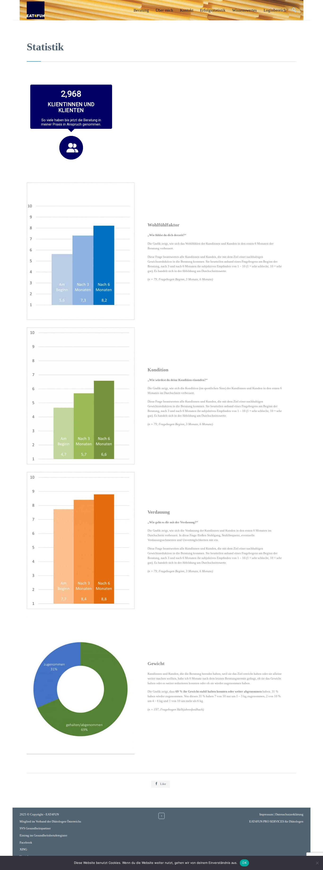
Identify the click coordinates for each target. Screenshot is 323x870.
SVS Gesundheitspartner (35, 828)
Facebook (26, 842)
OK (244, 863)
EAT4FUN (52, 814)
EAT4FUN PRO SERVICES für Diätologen (276, 821)
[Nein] (317, 863)
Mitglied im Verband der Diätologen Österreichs (50, 821)
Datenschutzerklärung (289, 814)
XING (23, 849)
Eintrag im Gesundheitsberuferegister (43, 835)
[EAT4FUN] (35, 10)
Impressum (266, 814)
